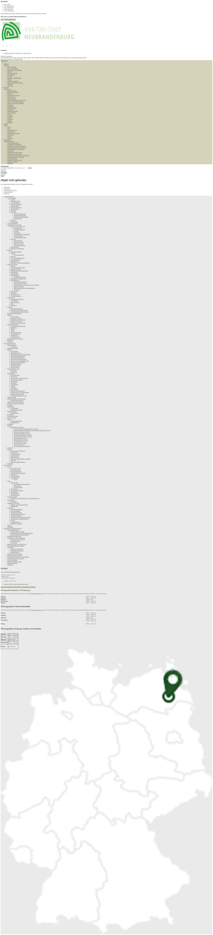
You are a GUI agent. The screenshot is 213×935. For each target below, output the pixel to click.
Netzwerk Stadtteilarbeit (14, 78)
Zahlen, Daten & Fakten (17, 531)
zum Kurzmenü (8, 9)
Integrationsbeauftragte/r (18, 362)
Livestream (14, 346)
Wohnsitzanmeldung (17, 380)
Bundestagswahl (15, 454)
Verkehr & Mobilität (12, 81)
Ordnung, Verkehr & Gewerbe (15, 103)
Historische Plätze (16, 516)
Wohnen (13, 266)
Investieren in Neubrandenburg (16, 146)
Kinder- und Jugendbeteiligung (20, 361)
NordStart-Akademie (16, 309)
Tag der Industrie (12, 159)
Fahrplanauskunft (16, 332)
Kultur (9, 127)
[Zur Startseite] (38, 42)
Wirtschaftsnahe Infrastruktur (15, 149)
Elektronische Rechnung (18, 391)
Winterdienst (14, 335)
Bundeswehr (14, 222)
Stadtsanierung (15, 275)
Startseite (3, 171)
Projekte (9, 76)
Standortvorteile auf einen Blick (20, 535)
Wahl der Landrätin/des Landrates (20, 459)
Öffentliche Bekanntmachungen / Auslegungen (17, 53)
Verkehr (13, 386)
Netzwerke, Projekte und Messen (20, 263)
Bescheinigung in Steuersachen (20, 392)
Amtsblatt (10, 116)
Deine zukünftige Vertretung (22, 446)
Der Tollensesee (15, 511)
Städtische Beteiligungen (14, 160)
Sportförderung (15, 494)
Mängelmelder (15, 367)
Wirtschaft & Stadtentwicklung (9, 140)
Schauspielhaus (15, 476)
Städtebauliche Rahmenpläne (19, 271)
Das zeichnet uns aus (20, 443)
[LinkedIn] (10, 46)
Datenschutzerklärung (10, 190)
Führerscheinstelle (12, 111)
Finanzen (10, 105)
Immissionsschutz (16, 296)
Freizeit (9, 79)
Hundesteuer (14, 384)
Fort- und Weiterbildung (17, 258)
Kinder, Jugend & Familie (18, 226)
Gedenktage (14, 506)
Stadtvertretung (11, 91)
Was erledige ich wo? (13, 95)
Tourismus (10, 135)
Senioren (13, 239)
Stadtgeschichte (15, 201)
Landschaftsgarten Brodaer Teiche (21, 517)
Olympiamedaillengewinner (22, 484)
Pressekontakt (15, 422)
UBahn (13, 331)
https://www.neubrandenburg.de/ (16, 584)
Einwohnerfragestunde (17, 394)
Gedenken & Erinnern (13, 133)
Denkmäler (14, 501)
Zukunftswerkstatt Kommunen (19, 312)
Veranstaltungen (12, 130)
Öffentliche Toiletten (16, 524)
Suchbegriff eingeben (7, 168)
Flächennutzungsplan (20, 283)
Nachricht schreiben (6, 587)
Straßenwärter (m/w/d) (20, 441)
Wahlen (9, 121)
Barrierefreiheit (8, 192)
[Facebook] (2, 46)
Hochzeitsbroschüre (16, 410)
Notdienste (14, 372)
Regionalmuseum (16, 468)
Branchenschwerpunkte (14, 144)
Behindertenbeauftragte (17, 358)
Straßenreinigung (16, 334)
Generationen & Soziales (14, 70)
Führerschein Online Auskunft (19, 378)
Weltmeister (17, 486)
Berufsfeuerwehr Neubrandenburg (20, 354)
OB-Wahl (13, 460)
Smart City (10, 86)
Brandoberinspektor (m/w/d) (22, 433)
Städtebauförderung (20, 277)
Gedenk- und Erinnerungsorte (19, 505)
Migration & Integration (17, 248)
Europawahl (14, 452)
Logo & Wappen (15, 203)
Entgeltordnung (15, 495)
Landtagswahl (15, 456)
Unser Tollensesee (16, 204)
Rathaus (9, 94)
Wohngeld (14, 388)
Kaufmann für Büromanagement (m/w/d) (26, 429)
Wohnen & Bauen (12, 73)
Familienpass (18, 228)
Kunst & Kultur (15, 316)
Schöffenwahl (18, 218)
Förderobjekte (15, 274)
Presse (9, 114)
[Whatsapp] (14, 46)
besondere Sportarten (17, 490)
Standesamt (10, 106)
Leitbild (13, 199)
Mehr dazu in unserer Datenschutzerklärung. (13, 16)
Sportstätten (14, 492)
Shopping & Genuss (16, 321)
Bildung (9, 72)
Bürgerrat (13, 211)
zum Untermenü (8, 7)
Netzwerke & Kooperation (14, 154)
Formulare (14, 370)
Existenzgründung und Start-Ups (16, 147)
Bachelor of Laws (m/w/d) (21, 432)
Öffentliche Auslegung (20, 282)
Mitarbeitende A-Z (16, 353)
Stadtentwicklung (12, 162)
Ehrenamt (13, 212)
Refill (12, 304)
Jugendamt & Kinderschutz (22, 234)
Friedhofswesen (12, 108)
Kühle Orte (14, 305)
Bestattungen (14, 413)
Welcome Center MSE (17, 549)
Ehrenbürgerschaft (16, 207)
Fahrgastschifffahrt (16, 512)
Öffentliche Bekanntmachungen (16, 100)
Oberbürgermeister (12, 92)
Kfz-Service (14, 377)
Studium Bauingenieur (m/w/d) (23, 435)
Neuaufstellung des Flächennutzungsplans (26, 285)
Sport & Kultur (6, 124)
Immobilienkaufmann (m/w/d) (23, 437)
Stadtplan (10, 84)
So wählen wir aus (19, 444)
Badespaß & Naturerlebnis (18, 320)
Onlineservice (11, 97)
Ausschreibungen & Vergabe (15, 157)
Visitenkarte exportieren (28, 587)
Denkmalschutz (15, 294)
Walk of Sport (14, 482)
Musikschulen (15, 261)
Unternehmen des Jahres (14, 152)
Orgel (15, 479)
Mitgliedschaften (15, 365)
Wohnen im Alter (19, 244)
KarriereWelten (15, 552)
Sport (8, 128)
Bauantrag (14, 383)
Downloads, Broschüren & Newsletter (18, 155)
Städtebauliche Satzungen (18, 278)
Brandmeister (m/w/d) (20, 438)
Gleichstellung (15, 247)
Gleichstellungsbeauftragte (18, 359)
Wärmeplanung (15, 302)
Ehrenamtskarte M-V (20, 214)
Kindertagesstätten (16, 252)
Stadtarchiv (14, 475)
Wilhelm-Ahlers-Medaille (21, 217)
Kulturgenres (11, 132)
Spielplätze (17, 233)
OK (2, 19)
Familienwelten (18, 236)
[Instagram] (6, 46)
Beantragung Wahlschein (18, 451)
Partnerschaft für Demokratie (19, 310)
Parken (9, 136)
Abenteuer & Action (16, 318)
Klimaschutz (11, 75)
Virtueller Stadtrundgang (18, 514)
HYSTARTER (14, 301)
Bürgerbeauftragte (16, 364)
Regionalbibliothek (16, 471)
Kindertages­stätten (19, 229)
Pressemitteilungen (16, 421)
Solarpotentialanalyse (17, 299)
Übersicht (7, 193)
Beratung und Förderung (18, 539)
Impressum (7, 189)
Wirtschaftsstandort (13, 143)
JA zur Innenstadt (12, 68)
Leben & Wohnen (6, 64)
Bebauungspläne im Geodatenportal (24, 288)
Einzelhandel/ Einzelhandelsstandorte (22, 533)
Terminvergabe (11, 98)
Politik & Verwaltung (7, 88)
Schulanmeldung (19, 255)
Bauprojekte (14, 272)
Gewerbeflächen (15, 541)
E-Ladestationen (15, 337)
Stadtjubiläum (15, 209)
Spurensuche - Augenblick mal (19, 519)
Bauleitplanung (15, 280)
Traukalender (14, 408)
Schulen (16, 231)
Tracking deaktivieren (10, 19)
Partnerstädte (15, 206)
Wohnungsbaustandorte (18, 267)
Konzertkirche (15, 478)
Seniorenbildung (18, 242)
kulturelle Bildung (16, 260)
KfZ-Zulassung (11, 113)
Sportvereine (14, 489)
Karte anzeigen (17, 587)
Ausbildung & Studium (17, 427)
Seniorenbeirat (18, 241)
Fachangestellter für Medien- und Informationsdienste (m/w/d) (32, 430)
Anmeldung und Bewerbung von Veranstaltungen (25, 498)
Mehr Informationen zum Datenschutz (12, 59)
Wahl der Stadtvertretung (18, 462)
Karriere (9, 117)
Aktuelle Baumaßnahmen (18, 326)
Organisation (14, 351)
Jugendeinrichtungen (20, 237)
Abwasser (13, 293)
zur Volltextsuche (9, 10)
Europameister (18, 487)
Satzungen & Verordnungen (15, 102)
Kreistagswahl (15, 457)
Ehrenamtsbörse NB (20, 215)
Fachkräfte (10, 151)
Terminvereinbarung (36, 593)
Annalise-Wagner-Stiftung (18, 473)
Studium (13, 256)
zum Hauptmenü (9, 6)
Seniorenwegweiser (19, 245)
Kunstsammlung (15, 470)
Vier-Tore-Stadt (11, 67)
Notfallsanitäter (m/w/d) (21, 440)
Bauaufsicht (14, 291)
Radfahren (14, 328)
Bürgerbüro (10, 109)
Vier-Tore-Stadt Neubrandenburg (10, 572)
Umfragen (10, 119)
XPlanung (17, 290)
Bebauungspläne (19, 286)
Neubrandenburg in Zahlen (15, 83)
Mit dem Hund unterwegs (18, 323)
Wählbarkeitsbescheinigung (19, 395)
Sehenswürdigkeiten (16, 509)
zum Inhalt (7, 4)
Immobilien (14, 543)
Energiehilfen (14, 389)
